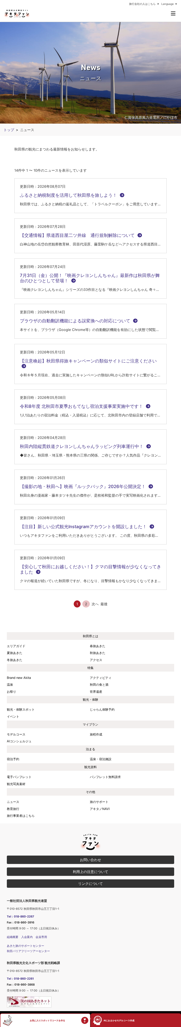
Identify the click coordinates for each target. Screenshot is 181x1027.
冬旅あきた (14, 660)
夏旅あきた (14, 653)
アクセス (96, 660)
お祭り (11, 691)
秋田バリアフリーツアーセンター (28, 951)
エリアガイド (16, 646)
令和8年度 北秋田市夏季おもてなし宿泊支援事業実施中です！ (82, 406)
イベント (13, 716)
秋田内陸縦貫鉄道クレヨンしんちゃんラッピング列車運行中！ (82, 446)
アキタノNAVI (100, 809)
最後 (103, 604)
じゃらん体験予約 (102, 709)
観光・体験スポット (21, 709)
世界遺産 (96, 691)
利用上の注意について (90, 871)
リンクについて (90, 883)
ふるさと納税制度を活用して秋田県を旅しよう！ (69, 195)
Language (167, 4)
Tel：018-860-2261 (20, 978)
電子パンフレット (19, 777)
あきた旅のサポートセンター (25, 945)
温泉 (10, 684)
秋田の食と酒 (99, 684)
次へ (95, 604)
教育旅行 (13, 809)
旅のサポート (99, 802)
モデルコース (16, 734)
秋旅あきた (97, 653)
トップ (9, 130)
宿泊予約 (13, 759)
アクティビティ (100, 678)
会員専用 (41, 937)
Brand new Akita (19, 678)
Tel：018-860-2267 (20, 916)
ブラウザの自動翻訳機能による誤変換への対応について (75, 320)
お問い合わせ (90, 860)
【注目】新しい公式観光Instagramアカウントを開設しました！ (84, 526)
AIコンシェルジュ (19, 741)
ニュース (13, 802)
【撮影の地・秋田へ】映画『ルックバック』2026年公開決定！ (83, 486)
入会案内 (27, 937)
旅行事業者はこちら (21, 815)
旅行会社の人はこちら (142, 4)
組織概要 (12, 937)
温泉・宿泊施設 (100, 759)
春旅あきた (97, 646)
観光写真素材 (16, 784)
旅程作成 (96, 734)
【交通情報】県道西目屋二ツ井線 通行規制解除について (78, 235)
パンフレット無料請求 (105, 777)
